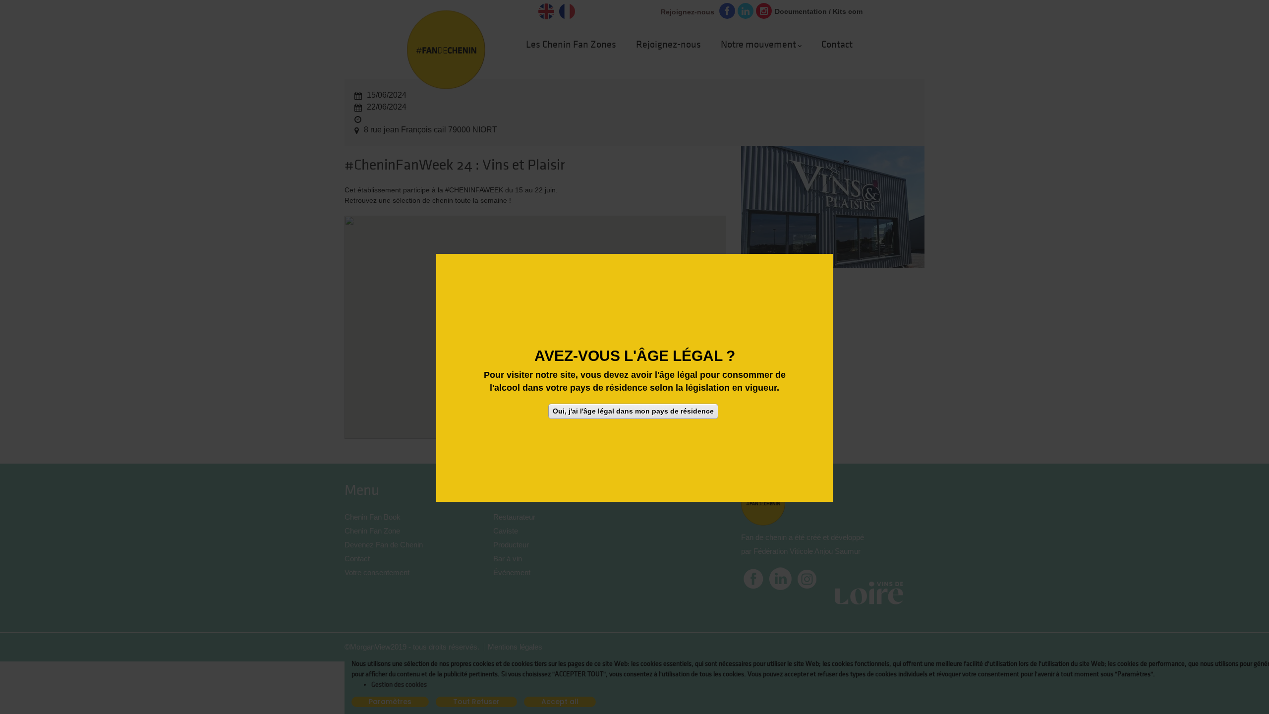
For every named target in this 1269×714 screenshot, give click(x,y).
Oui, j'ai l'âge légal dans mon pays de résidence (633, 411)
